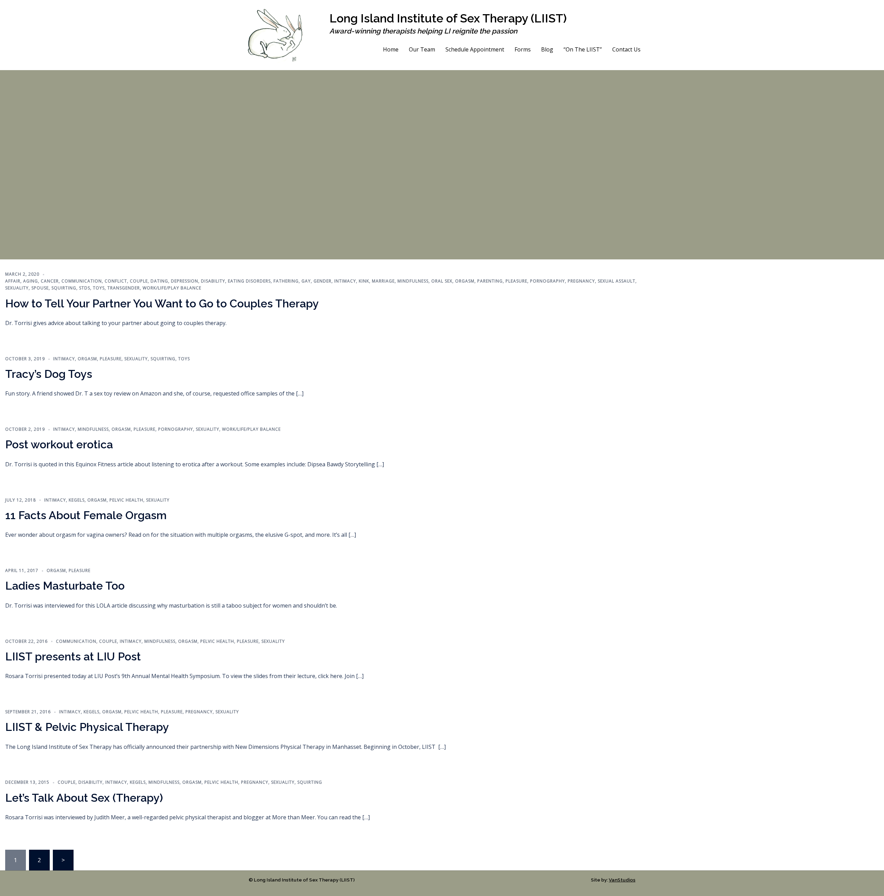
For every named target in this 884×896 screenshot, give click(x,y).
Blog (547, 49)
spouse (40, 288)
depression (184, 281)
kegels (77, 500)
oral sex (441, 281)
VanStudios (622, 880)
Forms (523, 49)
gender (323, 281)
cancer (50, 281)
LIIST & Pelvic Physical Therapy (87, 727)
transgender (123, 288)
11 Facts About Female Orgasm (86, 515)
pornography (547, 281)
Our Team (422, 49)
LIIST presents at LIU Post (73, 656)
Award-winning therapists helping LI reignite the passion (423, 31)
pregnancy (581, 281)
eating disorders (249, 281)
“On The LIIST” (583, 49)
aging (30, 281)
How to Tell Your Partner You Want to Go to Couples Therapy (162, 303)
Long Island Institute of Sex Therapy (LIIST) (448, 18)
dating (159, 281)
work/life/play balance (172, 288)
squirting (63, 288)
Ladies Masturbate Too (65, 585)
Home (390, 49)
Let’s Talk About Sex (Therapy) (84, 797)
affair (12, 281)
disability (213, 281)
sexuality (17, 288)
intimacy (345, 281)
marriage (383, 281)
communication (81, 281)
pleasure (516, 281)
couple (139, 281)
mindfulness (413, 281)
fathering (286, 281)
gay (306, 281)
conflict (116, 281)
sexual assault (616, 281)
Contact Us (626, 49)
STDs (84, 288)
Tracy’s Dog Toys (48, 374)
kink (364, 281)
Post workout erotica (59, 444)
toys (99, 288)
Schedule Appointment (474, 49)
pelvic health (126, 500)
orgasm (464, 281)
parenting (490, 281)
